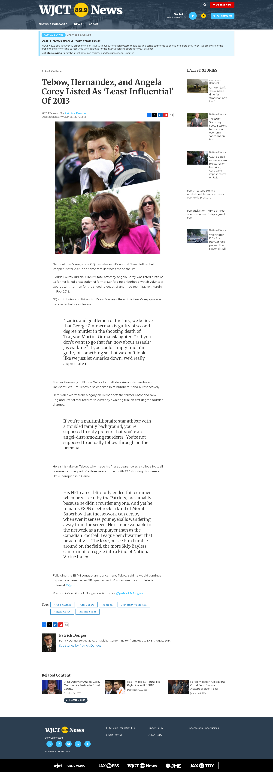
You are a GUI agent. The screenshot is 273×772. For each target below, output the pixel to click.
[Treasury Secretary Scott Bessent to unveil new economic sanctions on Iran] (197, 120)
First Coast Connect (215, 81)
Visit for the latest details (88, 53)
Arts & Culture (52, 71)
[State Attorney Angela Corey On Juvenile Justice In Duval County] (52, 687)
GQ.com (71, 585)
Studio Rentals (114, 735)
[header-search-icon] (205, 4)
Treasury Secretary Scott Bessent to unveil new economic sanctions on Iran (218, 129)
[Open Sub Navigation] (70, 24)
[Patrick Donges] (49, 642)
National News (217, 114)
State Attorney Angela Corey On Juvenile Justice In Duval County (82, 685)
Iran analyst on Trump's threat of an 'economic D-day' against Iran (206, 214)
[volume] (203, 15)
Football (108, 604)
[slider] (199, 15)
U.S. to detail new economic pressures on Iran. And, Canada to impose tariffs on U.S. (218, 167)
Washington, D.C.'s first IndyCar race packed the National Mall (217, 241)
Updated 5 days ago (79, 35)
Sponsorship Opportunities (204, 728)
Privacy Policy (155, 728)
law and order (87, 611)
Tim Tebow (87, 604)
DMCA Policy (155, 735)
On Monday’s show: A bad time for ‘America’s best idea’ (218, 94)
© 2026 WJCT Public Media (57, 751)
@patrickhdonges (129, 593)
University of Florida (134, 604)
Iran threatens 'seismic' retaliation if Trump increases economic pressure (205, 194)
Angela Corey (62, 611)
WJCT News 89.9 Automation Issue (71, 41)
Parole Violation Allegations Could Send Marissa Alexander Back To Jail (207, 685)
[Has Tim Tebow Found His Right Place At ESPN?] (115, 687)
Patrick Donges (76, 113)
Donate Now (223, 4)
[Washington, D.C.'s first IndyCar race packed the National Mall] (197, 236)
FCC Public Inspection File (120, 728)
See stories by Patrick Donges (80, 645)
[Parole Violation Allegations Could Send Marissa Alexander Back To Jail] (178, 687)
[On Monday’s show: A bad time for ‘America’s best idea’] (197, 86)
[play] (192, 16)
